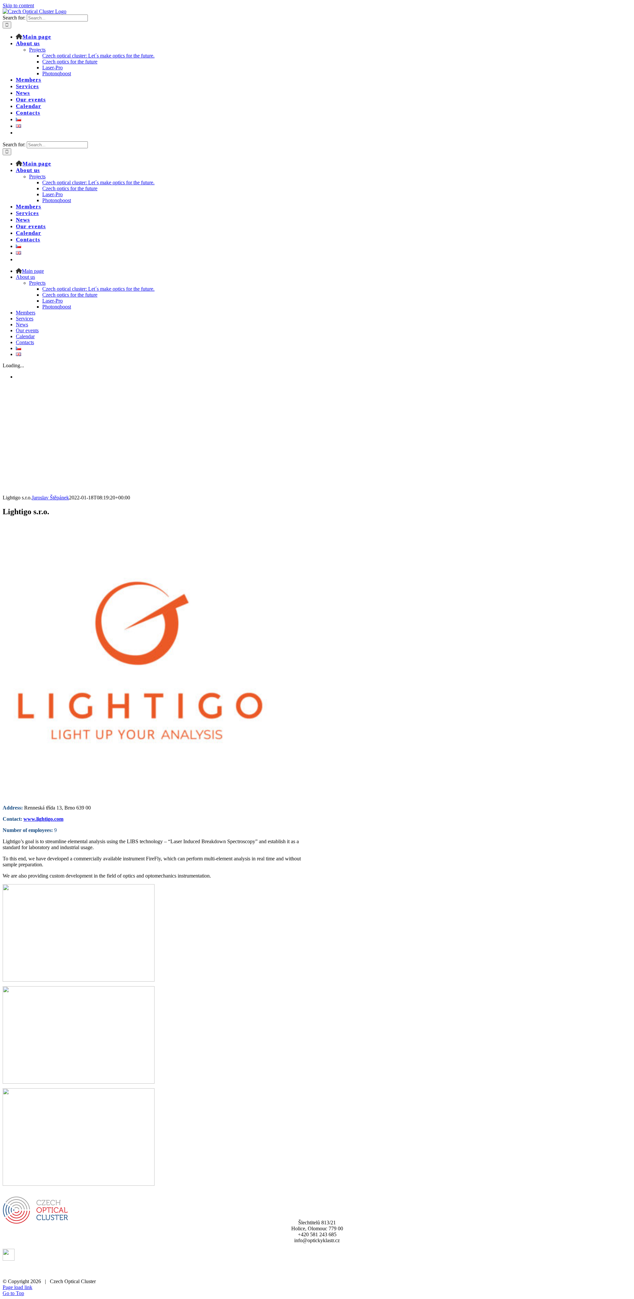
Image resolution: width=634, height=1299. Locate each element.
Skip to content (18, 5)
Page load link (17, 1287)
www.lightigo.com (43, 819)
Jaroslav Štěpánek (50, 497)
